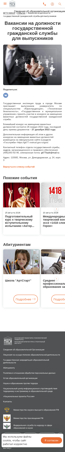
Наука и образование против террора (20, 383)
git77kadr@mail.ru (50, 152)
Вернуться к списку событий (19, 166)
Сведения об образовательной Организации (23, 349)
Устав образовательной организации (20, 378)
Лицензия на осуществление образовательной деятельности (31, 355)
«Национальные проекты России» (19, 396)
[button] (56, 209)
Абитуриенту (9, 368)
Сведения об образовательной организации (39, 11)
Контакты (7, 401)
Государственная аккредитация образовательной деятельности (26, 361)
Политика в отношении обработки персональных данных (29, 373)
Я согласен (51, 440)
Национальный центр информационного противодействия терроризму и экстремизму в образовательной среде (30, 389)
